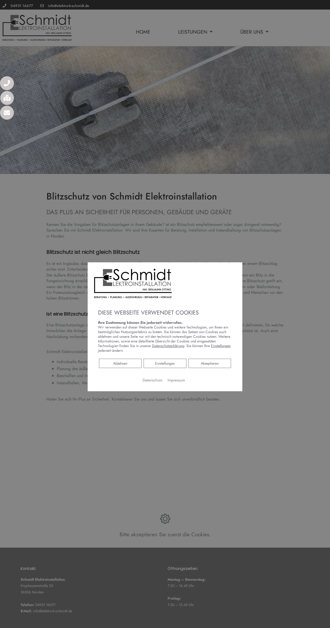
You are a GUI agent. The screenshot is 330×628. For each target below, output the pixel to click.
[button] (7, 83)
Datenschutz (152, 380)
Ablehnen (120, 363)
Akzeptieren (210, 363)
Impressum (176, 380)
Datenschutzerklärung (168, 345)
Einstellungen (165, 363)
